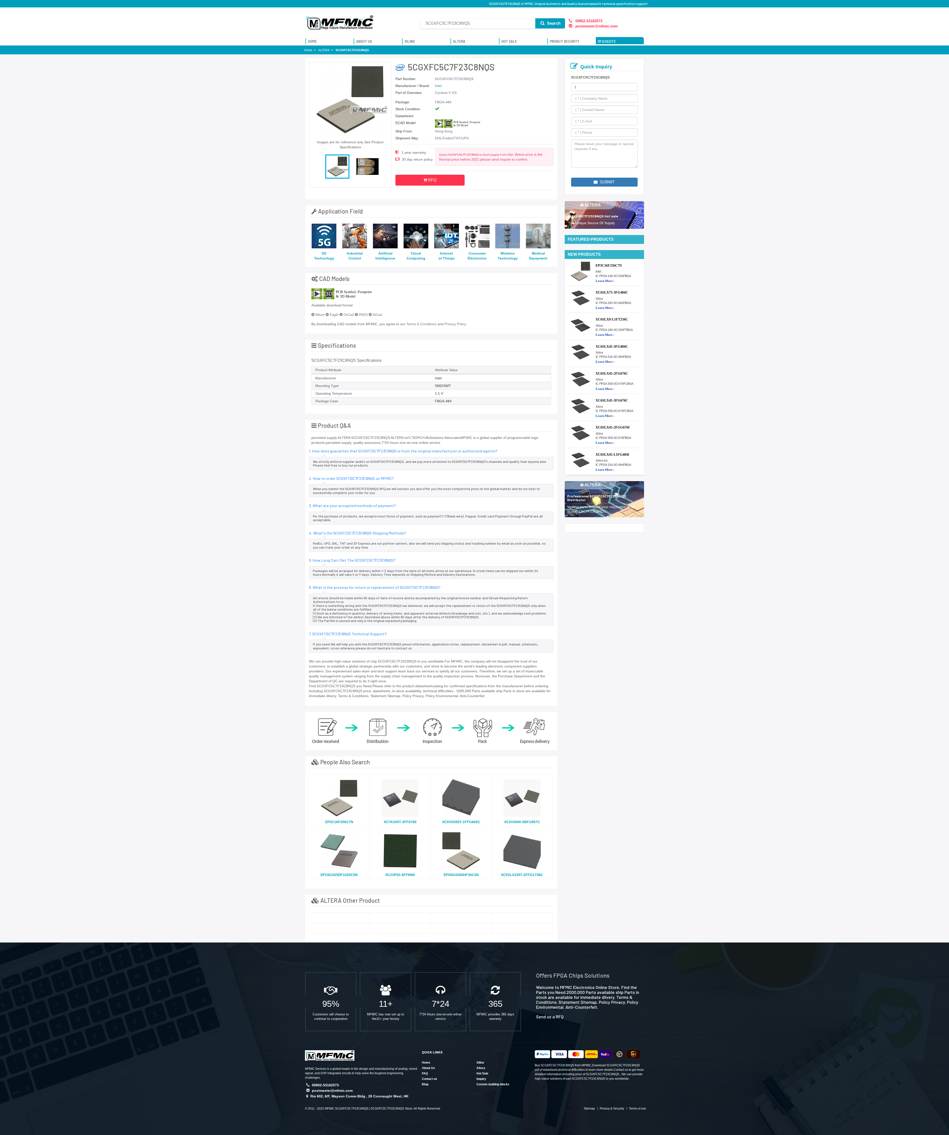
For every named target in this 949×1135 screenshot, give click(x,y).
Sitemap (589, 1108)
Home (426, 1062)
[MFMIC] (339, 20)
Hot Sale (482, 1073)
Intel (438, 86)
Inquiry (481, 1079)
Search (553, 23)
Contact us (429, 1079)
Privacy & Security (612, 1108)
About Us (428, 1068)
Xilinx (480, 1062)
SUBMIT (607, 182)
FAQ (425, 1073)
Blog (425, 1084)
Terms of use (637, 1108)
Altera (480, 1068)
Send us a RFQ (549, 1016)
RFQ (431, 180)
